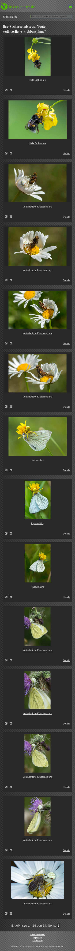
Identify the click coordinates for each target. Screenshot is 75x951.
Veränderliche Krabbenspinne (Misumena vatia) (7, 216)
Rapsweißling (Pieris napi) (7, 470)
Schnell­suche (10, 16)
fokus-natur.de (22, 6)
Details (66, 90)
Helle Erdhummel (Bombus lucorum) (7, 90)
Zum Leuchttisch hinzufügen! (11, 90)
